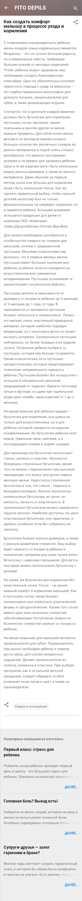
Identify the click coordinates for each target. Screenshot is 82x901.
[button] (75, 22)
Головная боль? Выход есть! (31, 801)
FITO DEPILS (30, 8)
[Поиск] (75, 9)
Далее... (71, 787)
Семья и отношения (31, 706)
